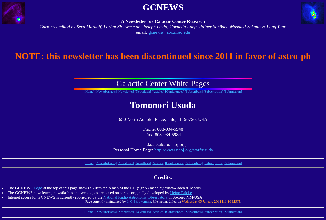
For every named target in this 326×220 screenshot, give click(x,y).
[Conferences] (174, 91)
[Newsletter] (125, 91)
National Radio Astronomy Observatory (135, 197)
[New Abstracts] (106, 91)
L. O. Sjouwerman (139, 201)
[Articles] (158, 91)
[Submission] (233, 91)
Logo (38, 188)
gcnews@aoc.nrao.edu (169, 32)
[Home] (89, 91)
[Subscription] (213, 91)
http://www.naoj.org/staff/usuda (183, 149)
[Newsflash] (143, 91)
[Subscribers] (194, 91)
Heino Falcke (181, 192)
